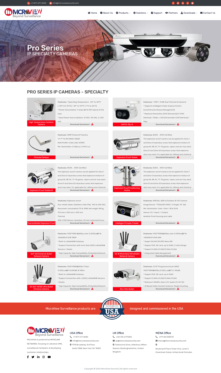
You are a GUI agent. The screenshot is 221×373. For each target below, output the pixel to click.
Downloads (189, 13)
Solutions (141, 13)
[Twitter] (178, 3)
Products (123, 13)
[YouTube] (192, 3)
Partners (173, 13)
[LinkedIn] (38, 357)
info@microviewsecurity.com (65, 3)
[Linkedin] (182, 3)
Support (157, 13)
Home (93, 13)
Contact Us (209, 13)
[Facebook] (173, 3)
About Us (107, 13)
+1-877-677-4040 (38, 3)
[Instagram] (187, 3)
